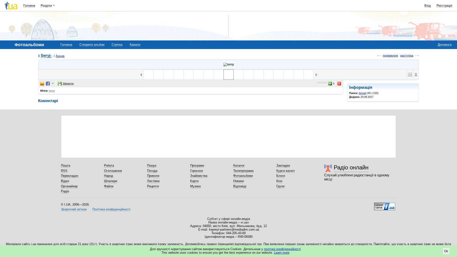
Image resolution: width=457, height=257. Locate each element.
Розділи (46, 5)
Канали (135, 44)
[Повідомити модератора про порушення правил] (339, 83)
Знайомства (198, 176)
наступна (406, 55)
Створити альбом (91, 44)
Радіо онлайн (351, 167)
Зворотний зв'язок (74, 209)
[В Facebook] (48, 83)
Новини (238, 181)
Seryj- (46, 56)
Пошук (151, 165)
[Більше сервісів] (53, 84)
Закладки (283, 165)
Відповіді (239, 186)
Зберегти (68, 83)
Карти (194, 181)
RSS (64, 171)
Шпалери (110, 181)
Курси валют (285, 171)
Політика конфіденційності (111, 209)
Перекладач (69, 176)
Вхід (427, 5)
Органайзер (69, 186)
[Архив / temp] (228, 64)
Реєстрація (444, 5)
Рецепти (153, 186)
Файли (108, 186)
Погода (152, 171)
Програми (197, 165)
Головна (29, 5)
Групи (280, 186)
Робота (109, 165)
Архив (60, 56)
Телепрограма (243, 171)
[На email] (42, 83)
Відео (65, 181)
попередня (390, 55)
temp (52, 90)
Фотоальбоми (243, 176)
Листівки (153, 181)
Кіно (279, 181)
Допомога (445, 44)
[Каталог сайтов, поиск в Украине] (384, 205)
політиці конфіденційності (282, 249)
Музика (195, 186)
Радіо (65, 191)
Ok (446, 251)
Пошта (65, 165)
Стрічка (117, 44)
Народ (108, 176)
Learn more (281, 252)
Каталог (239, 165)
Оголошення (113, 171)
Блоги (280, 176)
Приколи (153, 176)
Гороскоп (196, 171)
